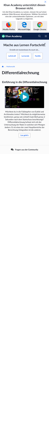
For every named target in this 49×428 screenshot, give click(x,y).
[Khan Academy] (11, 36)
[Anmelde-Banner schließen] (45, 43)
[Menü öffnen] (45, 36)
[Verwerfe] (45, 2)
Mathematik (10, 66)
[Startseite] (3, 67)
